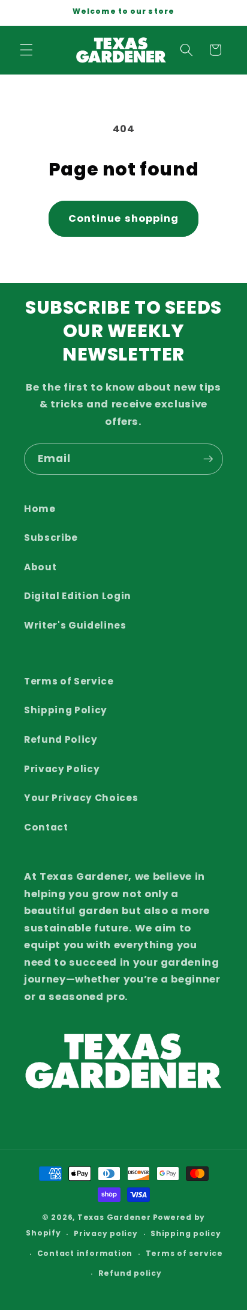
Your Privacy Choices (81, 797)
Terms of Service (69, 681)
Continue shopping (123, 218)
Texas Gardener (114, 1217)
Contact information (85, 1253)
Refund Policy (61, 739)
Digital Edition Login (77, 596)
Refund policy (130, 1273)
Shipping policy (185, 1233)
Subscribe (51, 537)
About (40, 567)
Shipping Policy (65, 710)
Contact (46, 827)
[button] (26, 49)
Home (40, 508)
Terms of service (184, 1253)
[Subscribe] (208, 459)
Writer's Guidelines (75, 625)
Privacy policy (106, 1233)
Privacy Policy (62, 769)
